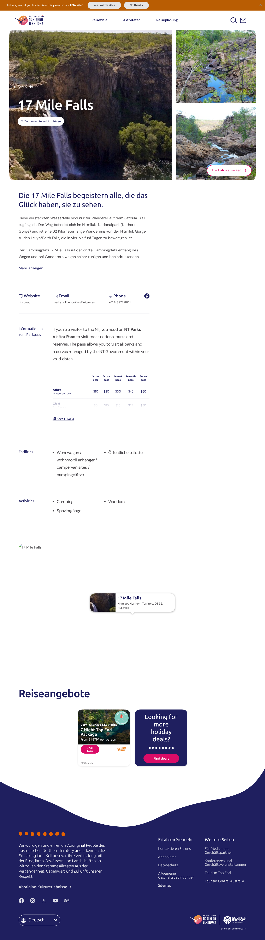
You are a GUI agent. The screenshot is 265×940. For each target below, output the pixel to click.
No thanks (136, 5)
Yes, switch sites (104, 5)
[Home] (29, 20)
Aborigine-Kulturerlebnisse (43, 887)
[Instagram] (32, 900)
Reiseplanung (167, 20)
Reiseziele (99, 20)
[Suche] (233, 20)
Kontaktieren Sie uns (174, 848)
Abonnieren (167, 857)
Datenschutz (168, 865)
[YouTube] (55, 900)
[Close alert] (260, 4)
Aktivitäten (132, 20)
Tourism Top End (218, 873)
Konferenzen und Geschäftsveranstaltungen (225, 863)
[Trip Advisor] (66, 900)
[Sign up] (243, 20)
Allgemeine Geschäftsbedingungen (176, 875)
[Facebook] (21, 900)
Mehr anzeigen (31, 268)
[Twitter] (44, 900)
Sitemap (164, 885)
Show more (63, 418)
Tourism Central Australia (224, 881)
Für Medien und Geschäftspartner (218, 850)
